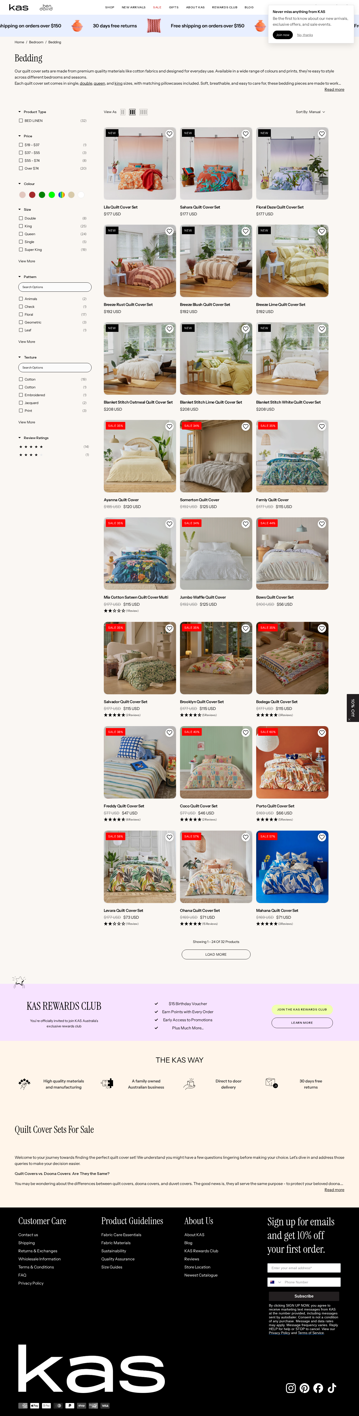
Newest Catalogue (201, 1275)
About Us (198, 1221)
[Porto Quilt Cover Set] (292, 762)
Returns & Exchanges (37, 1250)
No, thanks (305, 35)
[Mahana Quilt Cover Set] (292, 867)
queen (99, 83)
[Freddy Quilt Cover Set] (140, 762)
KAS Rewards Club (201, 1250)
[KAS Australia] (19, 7)
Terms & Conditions (36, 1267)
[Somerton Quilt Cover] (216, 456)
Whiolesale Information (39, 1258)
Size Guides (111, 1267)
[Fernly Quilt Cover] (292, 456)
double (86, 83)
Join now (282, 35)
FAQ (22, 1275)
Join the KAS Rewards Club (302, 1009)
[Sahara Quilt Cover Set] (216, 163)
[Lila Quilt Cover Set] (140, 163)
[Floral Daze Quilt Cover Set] (292, 163)
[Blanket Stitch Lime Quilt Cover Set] (216, 358)
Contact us (28, 1234)
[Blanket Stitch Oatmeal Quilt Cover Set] (140, 358)
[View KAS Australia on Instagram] (291, 1388)
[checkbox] (54, 120)
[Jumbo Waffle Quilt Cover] (216, 553)
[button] (169, 134)
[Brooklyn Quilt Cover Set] (216, 658)
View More (26, 261)
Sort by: (308, 112)
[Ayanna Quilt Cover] (140, 456)
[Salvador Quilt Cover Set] (140, 658)
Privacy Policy (30, 1283)
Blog (188, 1242)
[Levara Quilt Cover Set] (140, 867)
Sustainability (113, 1250)
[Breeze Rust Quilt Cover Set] (140, 261)
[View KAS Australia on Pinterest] (304, 1388)
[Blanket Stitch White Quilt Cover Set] (292, 358)
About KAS (194, 1234)
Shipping (26, 1242)
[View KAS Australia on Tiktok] (332, 1388)
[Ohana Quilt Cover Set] (216, 867)
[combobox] (275, 1282)
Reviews (191, 1258)
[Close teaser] (349, 719)
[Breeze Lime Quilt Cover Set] (292, 261)
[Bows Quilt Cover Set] (292, 553)
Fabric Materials (116, 1242)
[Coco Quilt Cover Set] (216, 762)
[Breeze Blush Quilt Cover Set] (216, 261)
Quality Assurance (118, 1258)
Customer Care (42, 1221)
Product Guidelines (132, 1221)
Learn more (302, 1022)
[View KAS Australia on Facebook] (318, 1388)
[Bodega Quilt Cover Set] (292, 658)
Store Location (197, 1267)
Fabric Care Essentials (121, 1234)
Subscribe (304, 1296)
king (119, 83)
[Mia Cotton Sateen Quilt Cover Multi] (140, 553)
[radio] (122, 112)
